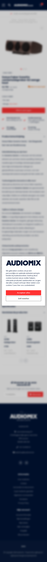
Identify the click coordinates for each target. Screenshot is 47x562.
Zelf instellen (23, 298)
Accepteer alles (23, 293)
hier (18, 285)
